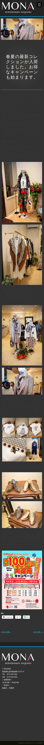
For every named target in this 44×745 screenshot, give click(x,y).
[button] (8, 428)
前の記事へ (6, 632)
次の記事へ (37, 632)
